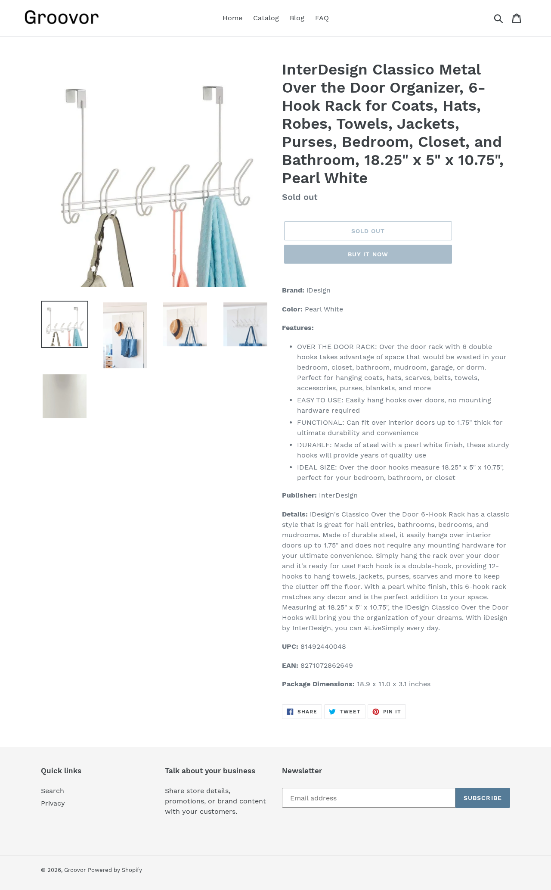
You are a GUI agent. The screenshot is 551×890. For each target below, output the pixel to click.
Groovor (75, 870)
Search (52, 791)
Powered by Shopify (115, 870)
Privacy (53, 803)
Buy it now (368, 254)
